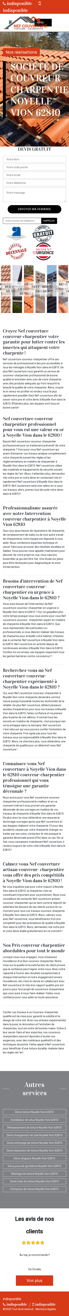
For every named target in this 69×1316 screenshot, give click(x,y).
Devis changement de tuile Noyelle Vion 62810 (34, 1135)
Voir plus (34, 1280)
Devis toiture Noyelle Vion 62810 (34, 1112)
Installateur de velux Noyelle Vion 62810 (34, 1119)
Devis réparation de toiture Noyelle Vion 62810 (34, 1150)
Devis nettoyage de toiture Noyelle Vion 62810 (34, 1142)
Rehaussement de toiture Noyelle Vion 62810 (34, 1127)
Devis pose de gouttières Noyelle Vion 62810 (34, 1166)
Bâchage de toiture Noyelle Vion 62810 (34, 1173)
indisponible (19, 3)
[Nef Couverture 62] (25, 23)
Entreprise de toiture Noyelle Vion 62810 (34, 1189)
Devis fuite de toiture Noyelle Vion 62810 (34, 1181)
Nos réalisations (21, 52)
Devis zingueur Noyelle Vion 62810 (34, 1158)
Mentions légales (45, 1309)
